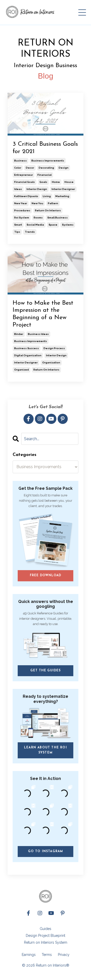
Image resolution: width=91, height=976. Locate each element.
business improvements (47, 160)
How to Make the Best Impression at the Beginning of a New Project (43, 314)
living (47, 196)
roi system (21, 217)
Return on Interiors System (45, 942)
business (20, 160)
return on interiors (48, 210)
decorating (46, 167)
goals (43, 182)
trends (30, 231)
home (56, 182)
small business (57, 217)
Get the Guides (45, 670)
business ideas (38, 334)
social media (35, 224)
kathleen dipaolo (26, 196)
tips (17, 231)
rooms (38, 217)
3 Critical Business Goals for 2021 (45, 148)
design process (54, 348)
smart (18, 224)
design (64, 167)
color (17, 167)
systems (68, 224)
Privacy (64, 955)
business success (26, 348)
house (69, 182)
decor (30, 167)
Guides (45, 929)
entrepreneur (23, 174)
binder (18, 334)
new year (20, 203)
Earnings (29, 955)
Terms (47, 955)
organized (21, 369)
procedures (22, 210)
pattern (53, 203)
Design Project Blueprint (45, 936)
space (53, 224)
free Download (45, 575)
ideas (18, 189)
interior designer (63, 189)
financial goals (24, 182)
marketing (62, 196)
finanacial (44, 174)
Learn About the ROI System (45, 750)
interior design (37, 189)
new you (37, 203)
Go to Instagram (45, 851)
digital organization (27, 355)
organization (51, 362)
